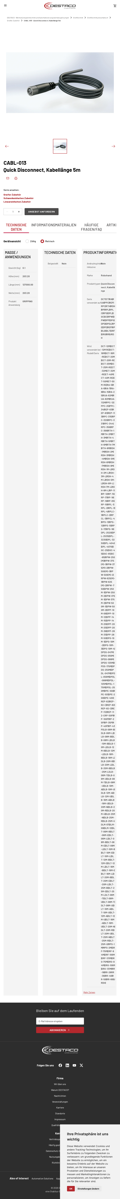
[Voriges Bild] (7, 146)
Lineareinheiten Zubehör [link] (17, 201)
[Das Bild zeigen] (60, 146)
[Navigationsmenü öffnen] (5, 5)
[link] (60, 5)
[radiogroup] (39, 242)
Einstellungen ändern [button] (88, 1188)
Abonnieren (58, 1030)
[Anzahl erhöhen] (18, 211)
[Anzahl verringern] (7, 211)
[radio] (27, 241)
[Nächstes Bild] (113, 146)
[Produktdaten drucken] (16, 178)
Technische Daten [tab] (16, 227)
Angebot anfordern (41, 211)
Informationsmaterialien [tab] (53, 225)
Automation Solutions (42, 1178)
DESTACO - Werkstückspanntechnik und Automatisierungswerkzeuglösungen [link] (38, 18)
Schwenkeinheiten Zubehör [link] (19, 198)
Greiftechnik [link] (78, 18)
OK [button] (70, 1188)
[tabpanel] (60, 616)
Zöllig (33, 241)
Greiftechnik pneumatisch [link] (97, 18)
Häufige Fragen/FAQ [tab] (91, 227)
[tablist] (60, 225)
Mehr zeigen (89, 992)
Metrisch (49, 241)
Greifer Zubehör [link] (13, 20)
